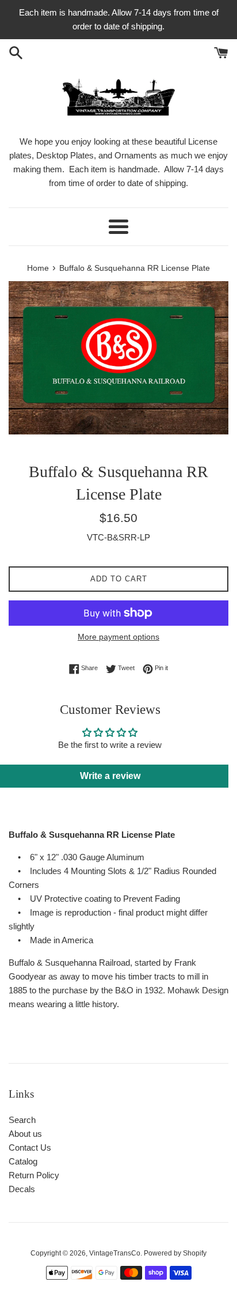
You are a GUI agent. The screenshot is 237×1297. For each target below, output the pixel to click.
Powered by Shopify (175, 1253)
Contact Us (30, 1147)
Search (22, 1120)
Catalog (23, 1161)
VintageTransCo (114, 1253)
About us (25, 1134)
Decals (22, 1189)
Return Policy (34, 1175)
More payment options (118, 636)
